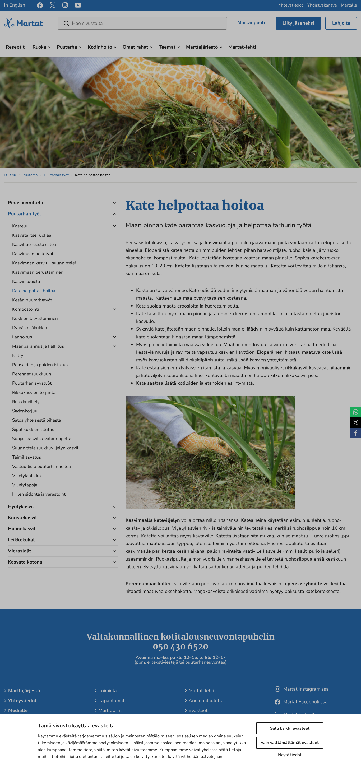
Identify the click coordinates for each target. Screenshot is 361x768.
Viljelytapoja (24, 485)
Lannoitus (22, 337)
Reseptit (15, 47)
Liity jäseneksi (298, 23)
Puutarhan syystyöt (32, 383)
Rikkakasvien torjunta (33, 392)
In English (14, 5)
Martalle (349, 5)
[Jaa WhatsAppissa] (355, 412)
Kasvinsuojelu (26, 281)
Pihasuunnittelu (25, 202)
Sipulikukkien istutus (33, 429)
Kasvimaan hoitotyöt (32, 254)
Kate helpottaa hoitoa (33, 291)
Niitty (17, 355)
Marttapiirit (110, 710)
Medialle (18, 710)
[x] (52, 5)
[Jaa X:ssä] (355, 422)
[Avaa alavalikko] (49, 46)
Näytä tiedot (290, 755)
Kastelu (19, 226)
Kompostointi (25, 309)
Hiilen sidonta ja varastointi (39, 494)
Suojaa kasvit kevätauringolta (41, 439)
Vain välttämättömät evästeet (290, 743)
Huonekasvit (22, 528)
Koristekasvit (22, 517)
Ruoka (39, 47)
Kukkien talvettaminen (35, 318)
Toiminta (108, 690)
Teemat (167, 47)
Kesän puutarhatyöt (32, 300)
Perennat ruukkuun (31, 374)
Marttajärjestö (202, 47)
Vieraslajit (19, 551)
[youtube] (78, 5)
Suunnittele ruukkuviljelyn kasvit (45, 448)
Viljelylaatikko (26, 476)
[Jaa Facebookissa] (355, 433)
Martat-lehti (242, 47)
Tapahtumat (111, 700)
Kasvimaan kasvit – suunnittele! (44, 263)
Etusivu (10, 175)
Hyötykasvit (21, 506)
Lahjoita (341, 23)
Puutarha (67, 47)
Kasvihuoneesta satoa (34, 244)
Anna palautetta (206, 700)
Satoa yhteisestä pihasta (36, 420)
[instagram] (65, 5)
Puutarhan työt (56, 175)
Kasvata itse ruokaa (31, 235)
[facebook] (40, 5)
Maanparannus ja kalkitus (38, 346)
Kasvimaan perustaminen (37, 272)
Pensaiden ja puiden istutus (40, 365)
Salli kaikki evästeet (289, 728)
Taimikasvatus (26, 457)
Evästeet (198, 710)
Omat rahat (135, 47)
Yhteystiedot (291, 5)
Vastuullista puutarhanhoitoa (41, 466)
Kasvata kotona (25, 562)
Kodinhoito (100, 47)
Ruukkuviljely (26, 402)
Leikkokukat (21, 540)
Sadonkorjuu (25, 411)
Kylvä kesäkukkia (29, 328)
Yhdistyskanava (322, 5)
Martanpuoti (251, 22)
